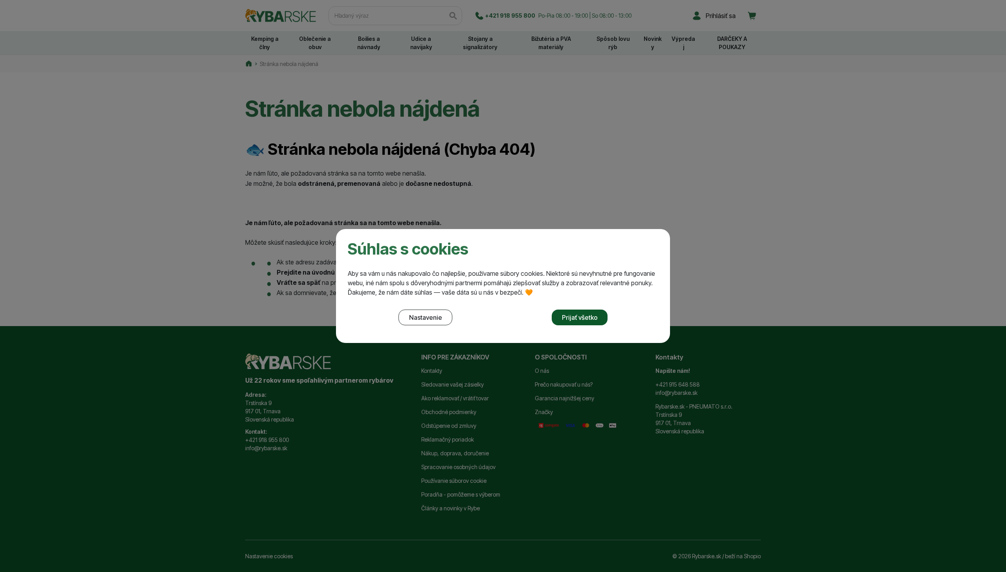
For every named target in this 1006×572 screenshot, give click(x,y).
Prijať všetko (580, 317)
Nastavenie (425, 317)
